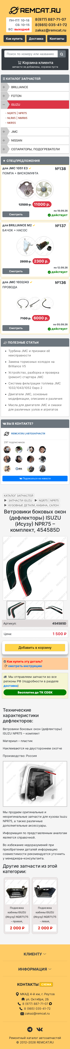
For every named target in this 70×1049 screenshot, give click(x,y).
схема (46, 984)
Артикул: (9, 623)
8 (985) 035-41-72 (37, 1008)
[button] (64, 568)
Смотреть (16, 214)
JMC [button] (14, 131)
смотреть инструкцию (25, 666)
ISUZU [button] (15, 104)
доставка (11, 686)
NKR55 (11, 122)
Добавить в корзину (35, 647)
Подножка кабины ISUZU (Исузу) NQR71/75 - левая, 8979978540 (44, 916)
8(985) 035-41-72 (51, 25)
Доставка (36, 38)
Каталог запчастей (18, 495)
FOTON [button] (16, 96)
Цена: (8, 634)
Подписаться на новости (36, 478)
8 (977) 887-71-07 (35, 1004)
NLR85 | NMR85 (17, 117)
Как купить (14, 38)
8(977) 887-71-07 (50, 19)
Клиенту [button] (33, 954)
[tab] (35, 87)
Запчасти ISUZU (20, 500)
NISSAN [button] (16, 140)
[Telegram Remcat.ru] (29, 1029)
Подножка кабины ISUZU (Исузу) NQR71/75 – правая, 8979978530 (16, 916)
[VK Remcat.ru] (39, 1029)
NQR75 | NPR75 (17, 113)
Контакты (57, 38)
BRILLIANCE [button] (19, 87)
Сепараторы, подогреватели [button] (35, 149)
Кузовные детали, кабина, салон (33, 505)
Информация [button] (33, 969)
